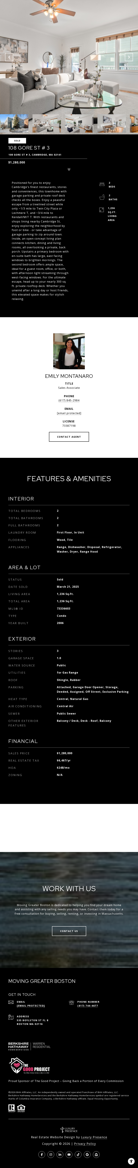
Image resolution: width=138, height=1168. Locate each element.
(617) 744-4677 (87, 1005)
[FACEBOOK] (41, 1154)
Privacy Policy (85, 1144)
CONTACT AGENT (69, 436)
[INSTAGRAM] (50, 1154)
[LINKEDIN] (60, 1154)
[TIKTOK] (78, 1154)
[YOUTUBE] (69, 1154)
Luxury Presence (94, 1137)
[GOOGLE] (87, 1154)
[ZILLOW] (96, 1154)
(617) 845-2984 (69, 400)
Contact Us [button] (69, 931)
